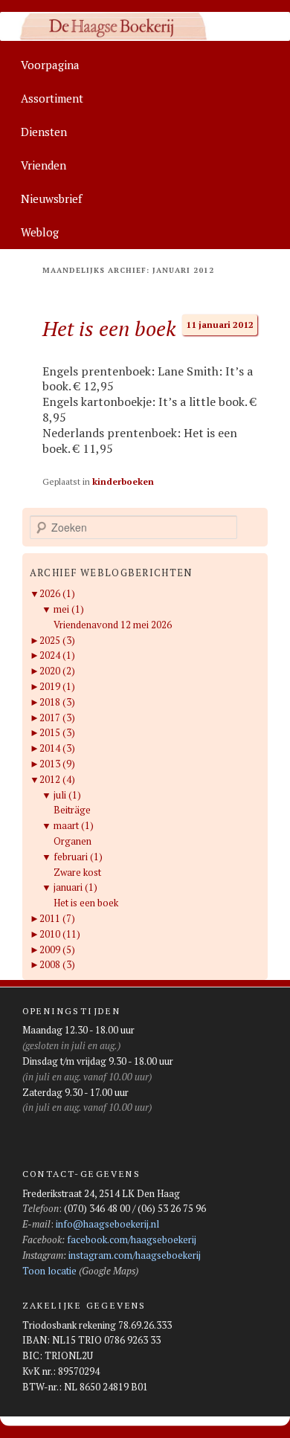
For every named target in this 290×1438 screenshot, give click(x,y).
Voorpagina (50, 64)
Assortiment (52, 98)
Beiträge (72, 809)
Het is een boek (108, 328)
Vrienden (43, 165)
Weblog (40, 232)
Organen (72, 841)
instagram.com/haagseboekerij (134, 1255)
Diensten (44, 131)
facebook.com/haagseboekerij (131, 1239)
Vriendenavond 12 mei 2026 (113, 624)
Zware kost (77, 872)
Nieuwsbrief (51, 198)
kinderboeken (123, 481)
